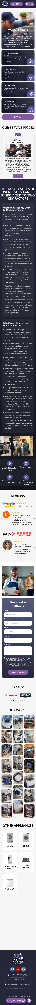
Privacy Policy (24, 665)
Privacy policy (9, 988)
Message (7, 645)
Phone (6, 619)
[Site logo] (5, 4)
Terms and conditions (24, 988)
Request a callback (18, 672)
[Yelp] (18, 969)
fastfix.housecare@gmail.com (19, 984)
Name (6, 610)
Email (6, 627)
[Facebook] (12, 969)
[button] (3, 695)
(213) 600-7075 (19, 979)
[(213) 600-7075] (11, 980)
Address (6, 636)
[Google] (23, 969)
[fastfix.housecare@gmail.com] (6, 984)
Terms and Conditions (12, 666)
